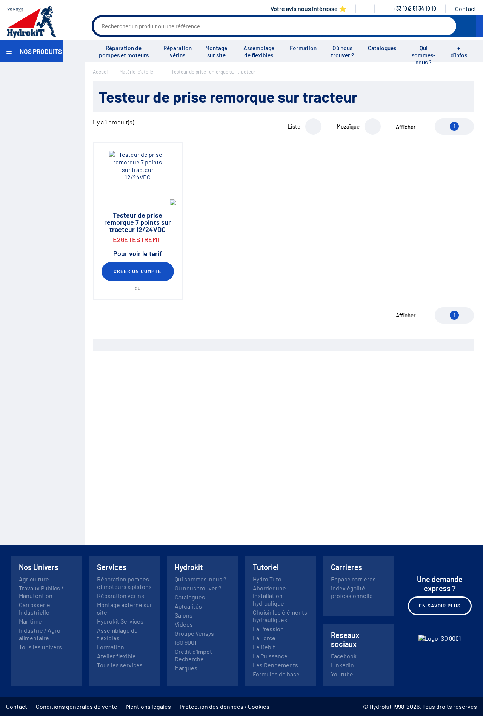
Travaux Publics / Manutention (41, 591)
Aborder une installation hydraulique (269, 595)
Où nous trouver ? (342, 51)
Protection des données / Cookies (224, 706)
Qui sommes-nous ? (423, 55)
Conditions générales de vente (76, 706)
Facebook (344, 655)
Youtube (342, 674)
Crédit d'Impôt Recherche (193, 655)
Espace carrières (353, 579)
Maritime (30, 621)
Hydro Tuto (267, 579)
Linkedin (342, 664)
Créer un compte (138, 271)
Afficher (406, 126)
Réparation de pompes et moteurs (124, 51)
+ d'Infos (459, 51)
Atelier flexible (116, 655)
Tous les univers (40, 646)
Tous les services (120, 664)
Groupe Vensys (194, 633)
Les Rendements (275, 664)
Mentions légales (148, 706)
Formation (303, 47)
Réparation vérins (177, 51)
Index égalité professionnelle (352, 591)
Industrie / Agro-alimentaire (41, 634)
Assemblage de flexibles (258, 51)
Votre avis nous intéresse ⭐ (308, 8)
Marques (186, 668)
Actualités (188, 606)
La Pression (268, 628)
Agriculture (34, 579)
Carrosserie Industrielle (34, 608)
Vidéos (184, 624)
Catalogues (382, 47)
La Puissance (270, 655)
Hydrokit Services (120, 621)
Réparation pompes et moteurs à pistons (124, 582)
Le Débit (264, 646)
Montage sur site (216, 51)
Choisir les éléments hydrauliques (280, 616)
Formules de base (276, 674)
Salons (183, 615)
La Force (264, 637)
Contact (465, 8)
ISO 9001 (186, 642)
